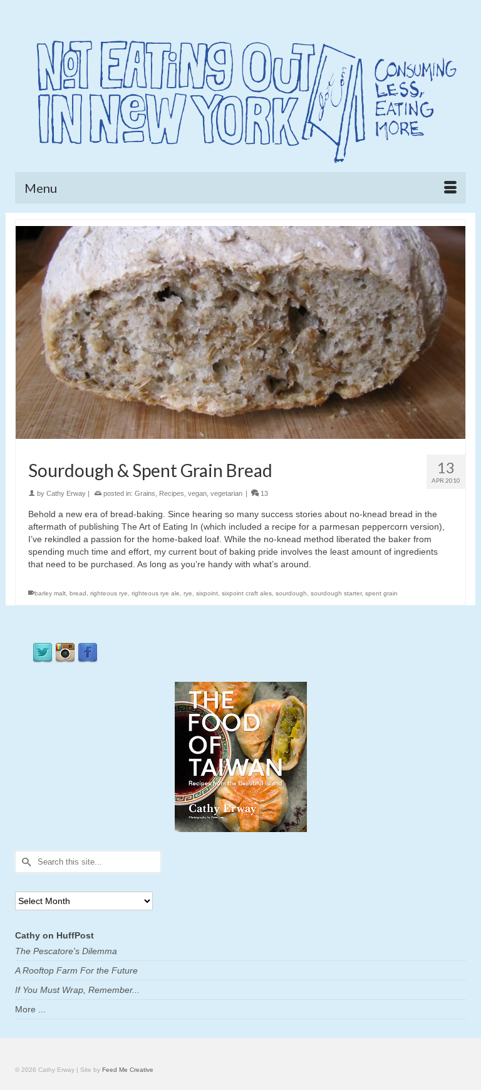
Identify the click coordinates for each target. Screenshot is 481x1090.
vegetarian (226, 493)
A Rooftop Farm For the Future (76, 970)
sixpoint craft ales (247, 593)
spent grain (381, 593)
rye (188, 593)
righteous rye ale (156, 593)
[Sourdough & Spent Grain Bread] (240, 332)
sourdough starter (336, 593)
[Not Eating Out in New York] (240, 97)
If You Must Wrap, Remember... (77, 990)
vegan (197, 493)
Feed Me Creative (127, 1069)
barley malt (50, 593)
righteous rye (109, 593)
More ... (30, 1009)
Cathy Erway (66, 493)
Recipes (171, 493)
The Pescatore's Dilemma (66, 951)
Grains (145, 493)
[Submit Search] (24, 862)
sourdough (291, 593)
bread (78, 593)
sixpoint (207, 593)
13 (263, 493)
